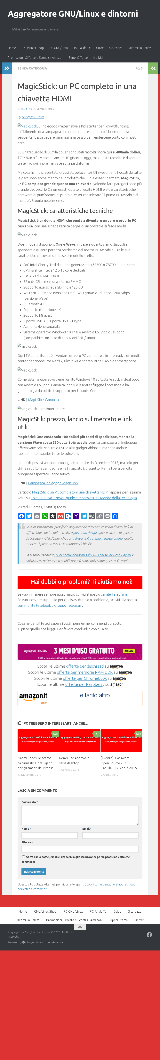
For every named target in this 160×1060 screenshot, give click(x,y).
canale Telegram (114, 594)
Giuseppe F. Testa (33, 117)
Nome (26, 828)
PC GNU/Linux (58, 48)
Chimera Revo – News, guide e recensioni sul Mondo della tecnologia (84, 498)
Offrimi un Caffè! (139, 48)
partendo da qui (85, 532)
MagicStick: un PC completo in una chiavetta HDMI (70, 492)
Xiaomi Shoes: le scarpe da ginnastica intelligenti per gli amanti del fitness (35, 763)
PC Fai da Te (82, 48)
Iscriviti (98, 57)
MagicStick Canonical (44, 400)
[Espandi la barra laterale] (7, 68)
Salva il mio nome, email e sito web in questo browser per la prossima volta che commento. (75, 859)
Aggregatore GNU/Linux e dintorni (73, 13)
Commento (29, 802)
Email (87, 828)
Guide (100, 48)
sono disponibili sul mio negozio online (95, 538)
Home (12, 48)
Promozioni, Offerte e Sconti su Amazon (35, 57)
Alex (24, 108)
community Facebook (34, 605)
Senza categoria (32, 68)
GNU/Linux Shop (32, 48)
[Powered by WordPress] (23, 942)
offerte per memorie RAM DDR (85, 672)
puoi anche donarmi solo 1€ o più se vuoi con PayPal (93, 555)
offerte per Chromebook (85, 678)
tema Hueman (55, 942)
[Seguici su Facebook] (149, 935)
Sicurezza (115, 48)
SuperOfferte (78, 57)
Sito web (27, 842)
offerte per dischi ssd (85, 666)
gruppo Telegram (68, 605)
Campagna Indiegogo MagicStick (53, 483)
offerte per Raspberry (84, 684)
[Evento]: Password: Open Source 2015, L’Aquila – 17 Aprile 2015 (119, 763)
